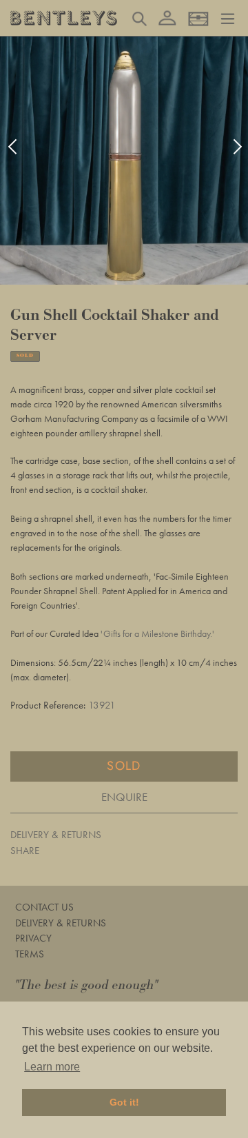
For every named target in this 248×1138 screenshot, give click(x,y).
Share (24, 850)
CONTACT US (44, 907)
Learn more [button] (52, 1067)
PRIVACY (33, 938)
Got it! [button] (124, 1102)
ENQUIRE (124, 796)
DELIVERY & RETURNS (55, 835)
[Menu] (227, 17)
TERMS (29, 954)
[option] (124, 161)
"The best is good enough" (86, 985)
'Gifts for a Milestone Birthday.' (157, 633)
